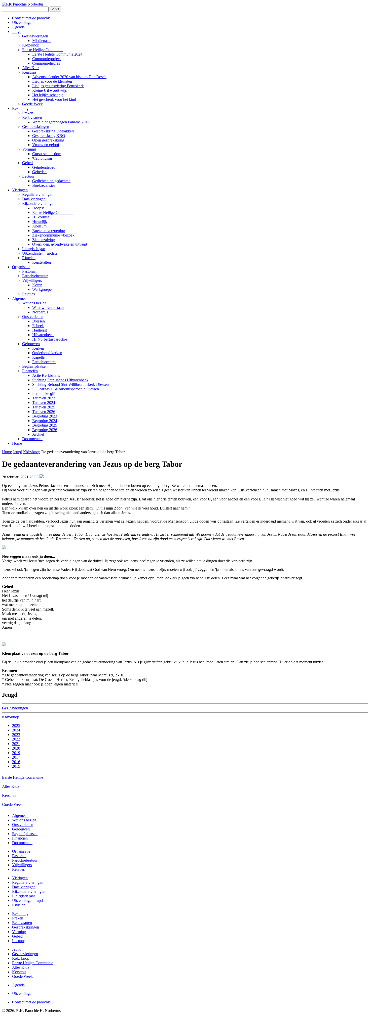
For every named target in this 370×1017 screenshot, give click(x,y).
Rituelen (28, 258)
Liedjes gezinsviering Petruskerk (58, 86)
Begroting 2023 (44, 416)
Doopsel (39, 208)
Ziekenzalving (43, 240)
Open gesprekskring (48, 140)
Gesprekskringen (35, 126)
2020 (16, 748)
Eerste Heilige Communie (42, 50)
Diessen (38, 321)
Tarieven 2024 (43, 402)
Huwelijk (39, 221)
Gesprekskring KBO (48, 135)
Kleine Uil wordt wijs (49, 90)
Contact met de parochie (31, 18)
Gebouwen (31, 344)
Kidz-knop (30, 45)
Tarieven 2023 (43, 398)
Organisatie (21, 267)
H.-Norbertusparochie (49, 339)
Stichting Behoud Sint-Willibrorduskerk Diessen (70, 384)
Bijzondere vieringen (38, 203)
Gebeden (39, 172)
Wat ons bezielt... (35, 303)
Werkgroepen (43, 289)
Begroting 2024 (44, 421)
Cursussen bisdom (46, 154)
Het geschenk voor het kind (54, 99)
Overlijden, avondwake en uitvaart (59, 244)
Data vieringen (34, 199)
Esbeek (38, 325)
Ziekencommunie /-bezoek (53, 235)
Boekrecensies (43, 185)
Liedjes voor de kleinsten (52, 81)
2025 (16, 725)
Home (17, 443)
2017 (16, 757)
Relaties (28, 294)
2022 (16, 739)
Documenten (32, 439)
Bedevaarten (32, 117)
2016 (16, 762)
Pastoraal (29, 271)
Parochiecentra (44, 362)
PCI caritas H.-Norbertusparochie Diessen (65, 389)
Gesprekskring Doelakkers (53, 131)
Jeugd (16, 31)
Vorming (29, 149)
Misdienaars (41, 40)
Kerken (38, 348)
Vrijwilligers (32, 280)
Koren (37, 285)
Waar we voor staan (48, 307)
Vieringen (20, 190)
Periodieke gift (43, 393)
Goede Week (32, 104)
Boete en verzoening (48, 230)
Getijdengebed (43, 167)
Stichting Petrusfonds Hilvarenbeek (60, 380)
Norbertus (40, 312)
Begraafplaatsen (35, 366)
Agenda (18, 27)
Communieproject (46, 59)
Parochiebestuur (35, 276)
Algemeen (20, 298)
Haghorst (39, 330)
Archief (38, 434)
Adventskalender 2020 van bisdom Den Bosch (69, 77)
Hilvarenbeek (43, 335)
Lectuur (28, 176)
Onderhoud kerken (47, 353)
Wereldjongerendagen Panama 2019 (61, 122)
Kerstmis (29, 72)
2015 (16, 766)
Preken (27, 113)
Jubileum (39, 226)
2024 (16, 730)
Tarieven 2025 (43, 407)
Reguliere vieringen (37, 194)
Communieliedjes (46, 63)
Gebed (27, 163)
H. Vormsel (41, 217)
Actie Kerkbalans (46, 375)
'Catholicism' (42, 158)
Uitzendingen (22, 22)
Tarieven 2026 (43, 411)
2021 (16, 744)
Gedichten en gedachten (51, 181)
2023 (16, 734)
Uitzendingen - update (39, 253)
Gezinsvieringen (35, 36)
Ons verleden (32, 316)
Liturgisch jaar (33, 249)
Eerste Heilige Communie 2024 (57, 54)
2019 (16, 753)
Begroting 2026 (44, 430)
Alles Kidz (30, 68)
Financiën (30, 371)
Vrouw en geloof (45, 145)
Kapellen (39, 357)
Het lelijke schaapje (47, 95)
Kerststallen (41, 262)
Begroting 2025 (44, 425)
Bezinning (20, 108)
